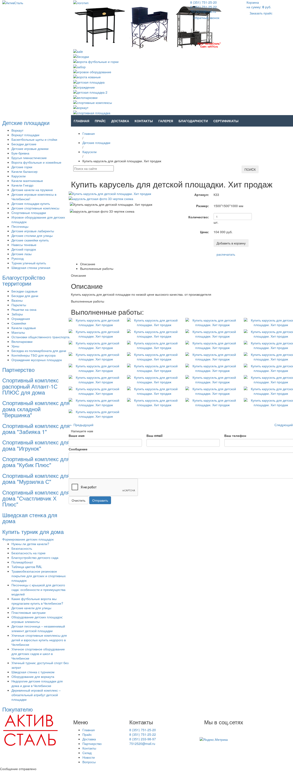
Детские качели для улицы (31, 608)
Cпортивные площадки (28, 212)
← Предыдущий (81, 424)
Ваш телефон (235, 435)
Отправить (100, 500)
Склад (87, 752)
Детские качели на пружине (32, 189)
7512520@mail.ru (203, 11)
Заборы (17, 314)
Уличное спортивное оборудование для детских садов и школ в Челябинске (38, 653)
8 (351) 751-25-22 (203, 7)
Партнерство (18, 369)
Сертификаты (226, 121)
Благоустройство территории (23, 280)
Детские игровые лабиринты (32, 231)
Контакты (144, 121)
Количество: (198, 217)
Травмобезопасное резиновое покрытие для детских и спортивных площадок (38, 576)
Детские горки (21, 167)
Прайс (100, 121)
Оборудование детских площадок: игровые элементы (37, 619)
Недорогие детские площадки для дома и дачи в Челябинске (37, 683)
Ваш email (154, 435)
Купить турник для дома (33, 532)
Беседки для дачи (24, 295)
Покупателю (17, 709)
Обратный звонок (206, 17)
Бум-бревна (20, 153)
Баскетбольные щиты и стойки (34, 139)
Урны (15, 346)
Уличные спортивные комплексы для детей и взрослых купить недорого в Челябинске (39, 640)
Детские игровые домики (30, 148)
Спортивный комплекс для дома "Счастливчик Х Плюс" (36, 498)
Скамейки (18, 323)
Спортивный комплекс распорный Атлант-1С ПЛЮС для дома (30, 386)
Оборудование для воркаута (32, 676)
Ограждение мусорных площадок (36, 359)
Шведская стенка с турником (32, 672)
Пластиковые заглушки (28, 612)
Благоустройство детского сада (34, 557)
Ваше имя (76, 435)
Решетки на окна (23, 309)
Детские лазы (21, 254)
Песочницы (19, 226)
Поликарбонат (22, 562)
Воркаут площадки (25, 135)
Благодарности (193, 121)
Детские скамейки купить (30, 240)
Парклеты (18, 305)
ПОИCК (250, 169)
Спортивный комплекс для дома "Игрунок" (36, 445)
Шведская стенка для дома (29, 518)
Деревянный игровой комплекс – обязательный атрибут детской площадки (36, 695)
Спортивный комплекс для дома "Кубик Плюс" (36, 462)
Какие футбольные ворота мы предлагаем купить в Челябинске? (37, 601)
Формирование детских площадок (28, 539)
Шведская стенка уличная (30, 267)
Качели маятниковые (27, 180)
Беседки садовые (24, 291)
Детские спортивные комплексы (35, 208)
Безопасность (21, 548)
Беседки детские (23, 144)
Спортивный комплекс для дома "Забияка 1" (36, 429)
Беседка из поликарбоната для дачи (38, 350)
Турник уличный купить (28, 263)
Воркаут (17, 130)
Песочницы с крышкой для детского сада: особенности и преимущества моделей (38, 589)
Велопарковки (22, 341)
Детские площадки (25, 123)
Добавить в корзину (231, 243)
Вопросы (89, 762)
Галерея (165, 121)
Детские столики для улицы (32, 235)
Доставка (120, 121)
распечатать (226, 254)
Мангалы (18, 332)
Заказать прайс (261, 13)
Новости (88, 757)
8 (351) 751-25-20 (203, 2)
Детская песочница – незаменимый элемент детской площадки (38, 628)
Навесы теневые (23, 244)
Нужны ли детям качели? (30, 543)
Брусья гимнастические (29, 157)
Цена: (204, 232)
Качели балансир (24, 171)
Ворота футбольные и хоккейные (36, 162)
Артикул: (201, 194)
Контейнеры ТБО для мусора (33, 355)
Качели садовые (23, 327)
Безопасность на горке (28, 553)
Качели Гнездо (22, 185)
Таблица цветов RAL (26, 566)
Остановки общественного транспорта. (40, 337)
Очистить (78, 500)
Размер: (202, 205)
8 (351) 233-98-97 (142, 739)
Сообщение (78, 449)
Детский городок (23, 249)
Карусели (18, 176)
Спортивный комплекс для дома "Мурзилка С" (36, 478)
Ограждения (20, 318)
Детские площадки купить (30, 203)
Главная (81, 121)
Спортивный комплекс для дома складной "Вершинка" (36, 409)
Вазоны (17, 300)
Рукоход (17, 258)
